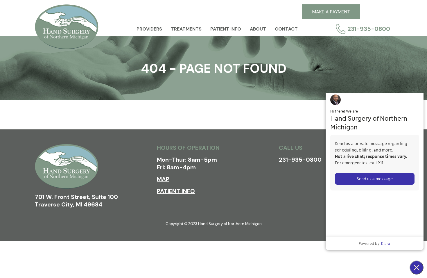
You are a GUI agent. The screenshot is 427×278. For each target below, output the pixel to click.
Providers (149, 29)
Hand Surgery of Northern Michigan (66, 26)
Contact (286, 29)
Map (163, 179)
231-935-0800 (368, 29)
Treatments (186, 29)
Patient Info (225, 29)
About (258, 29)
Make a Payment (331, 12)
